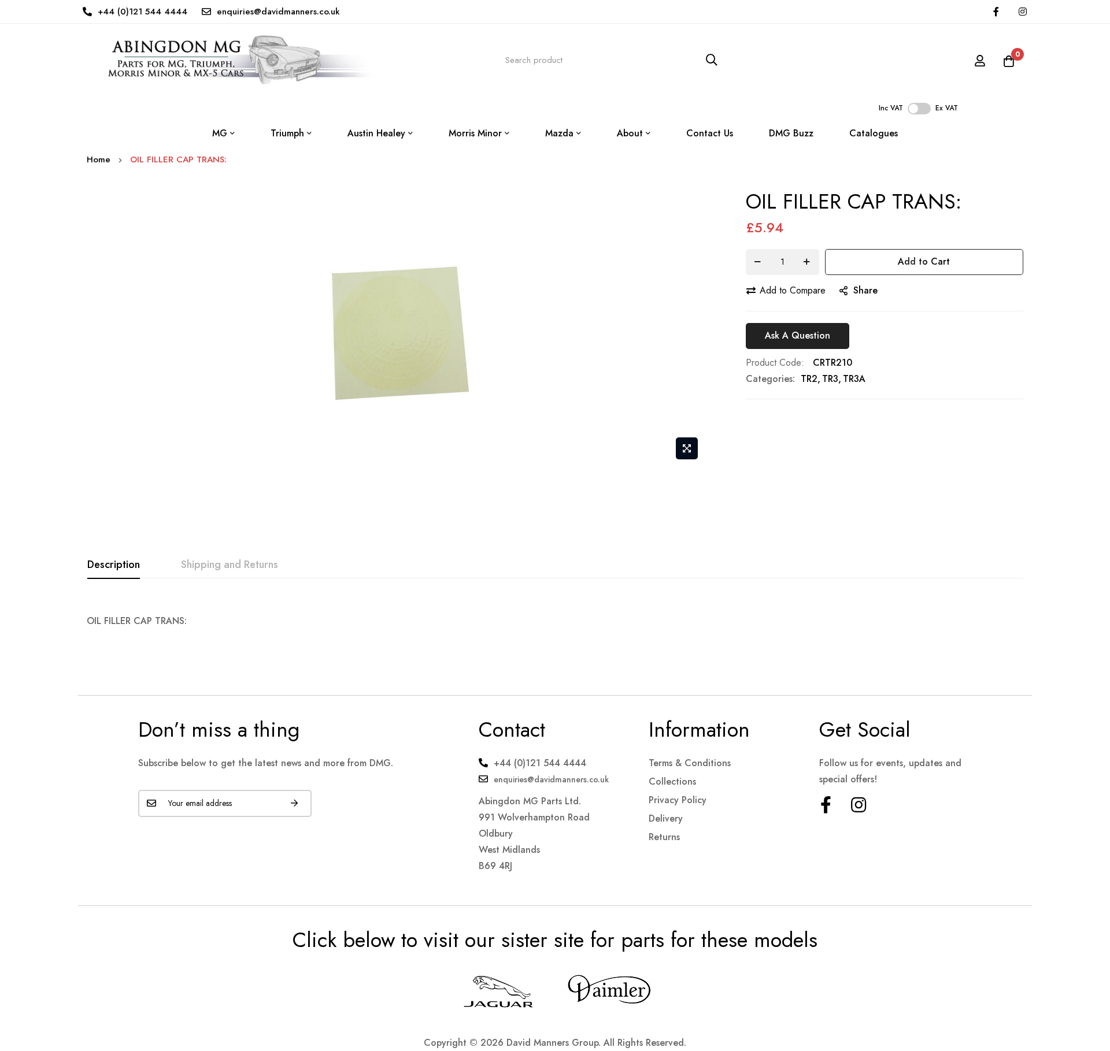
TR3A (854, 378)
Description (113, 564)
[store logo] (232, 60)
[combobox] (612, 60)
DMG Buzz (791, 133)
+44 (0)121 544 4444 (142, 11)
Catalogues (873, 133)
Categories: (770, 378)
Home (98, 159)
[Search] (712, 60)
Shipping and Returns (229, 564)
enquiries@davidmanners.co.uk (278, 11)
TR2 (809, 378)
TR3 (830, 378)
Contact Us (709, 133)
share (865, 290)
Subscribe (294, 803)
